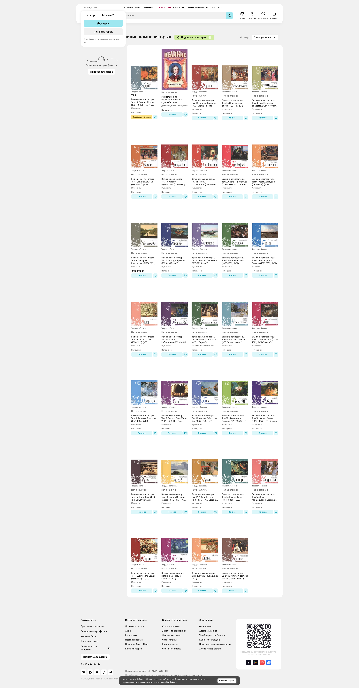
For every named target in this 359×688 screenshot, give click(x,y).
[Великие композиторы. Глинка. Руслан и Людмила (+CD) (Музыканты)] (205, 542)
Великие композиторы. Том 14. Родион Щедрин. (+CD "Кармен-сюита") (204, 103)
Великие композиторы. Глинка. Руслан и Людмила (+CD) (205, 576)
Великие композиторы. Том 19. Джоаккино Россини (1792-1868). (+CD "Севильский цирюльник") (235, 418)
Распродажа (131, 635)
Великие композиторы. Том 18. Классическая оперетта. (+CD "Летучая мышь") (264, 103)
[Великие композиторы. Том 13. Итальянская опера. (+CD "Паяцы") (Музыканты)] (235, 69)
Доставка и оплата (134, 626)
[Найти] (229, 15)
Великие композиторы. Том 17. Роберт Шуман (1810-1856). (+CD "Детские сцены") (205, 497)
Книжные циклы (170, 644)
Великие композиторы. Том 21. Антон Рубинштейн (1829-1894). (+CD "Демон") (173, 339)
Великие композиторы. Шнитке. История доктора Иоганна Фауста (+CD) (235, 576)
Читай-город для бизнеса (212, 635)
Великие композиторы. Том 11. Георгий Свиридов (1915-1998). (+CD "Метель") (204, 260)
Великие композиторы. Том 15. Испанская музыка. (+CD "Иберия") (205, 339)
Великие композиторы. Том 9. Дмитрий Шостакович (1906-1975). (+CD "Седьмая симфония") (143, 260)
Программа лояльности (92, 626)
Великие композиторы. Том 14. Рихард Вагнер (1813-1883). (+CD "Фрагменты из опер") (233, 497)
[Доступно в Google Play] (255, 662)
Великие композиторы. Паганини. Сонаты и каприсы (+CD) (172, 576)
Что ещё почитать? (171, 648)
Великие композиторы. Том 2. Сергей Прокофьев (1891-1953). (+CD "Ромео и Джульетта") (235, 182)
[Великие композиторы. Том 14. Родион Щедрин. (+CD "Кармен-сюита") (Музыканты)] (205, 69)
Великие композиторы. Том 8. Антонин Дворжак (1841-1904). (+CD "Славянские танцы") (143, 418)
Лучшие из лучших (171, 635)
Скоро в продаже (171, 626)
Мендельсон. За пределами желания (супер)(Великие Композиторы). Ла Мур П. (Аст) (174, 99)
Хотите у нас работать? (210, 648)
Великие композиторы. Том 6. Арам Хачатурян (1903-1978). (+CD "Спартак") (263, 182)
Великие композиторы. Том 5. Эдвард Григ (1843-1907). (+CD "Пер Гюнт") (174, 418)
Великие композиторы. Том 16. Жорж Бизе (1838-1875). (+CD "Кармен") (144, 497)
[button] (210, 37)
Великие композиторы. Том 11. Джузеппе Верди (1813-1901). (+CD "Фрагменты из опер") (143, 576)
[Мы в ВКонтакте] (83, 672)
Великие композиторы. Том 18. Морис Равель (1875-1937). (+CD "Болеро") (265, 418)
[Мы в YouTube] (97, 672)
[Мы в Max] (90, 672)
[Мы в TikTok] (104, 672)
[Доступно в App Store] (248, 662)
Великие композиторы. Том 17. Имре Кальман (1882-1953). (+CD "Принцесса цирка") (142, 182)
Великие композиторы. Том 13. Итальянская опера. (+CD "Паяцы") (233, 103)
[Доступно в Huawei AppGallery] (262, 662)
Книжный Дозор (89, 636)
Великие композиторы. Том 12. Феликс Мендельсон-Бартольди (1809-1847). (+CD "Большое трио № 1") (264, 497)
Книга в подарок (133, 648)
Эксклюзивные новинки (174, 630)
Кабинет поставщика (209, 639)
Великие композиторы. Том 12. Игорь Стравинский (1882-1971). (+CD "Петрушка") (204, 182)
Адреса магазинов (208, 630)
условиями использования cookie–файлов (157, 682)
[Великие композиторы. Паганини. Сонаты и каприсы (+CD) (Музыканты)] (174, 542)
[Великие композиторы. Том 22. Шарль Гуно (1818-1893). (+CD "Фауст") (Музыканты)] (265, 306)
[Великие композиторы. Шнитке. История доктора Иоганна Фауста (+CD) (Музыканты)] (235, 542)
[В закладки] (155, 117)
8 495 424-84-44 (91, 664)
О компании (205, 626)
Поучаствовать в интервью (89, 648)
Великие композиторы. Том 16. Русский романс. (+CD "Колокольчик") (234, 339)
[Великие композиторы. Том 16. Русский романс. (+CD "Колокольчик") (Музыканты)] (235, 306)
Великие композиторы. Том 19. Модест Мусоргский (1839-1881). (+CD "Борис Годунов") (173, 182)
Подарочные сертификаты (94, 631)
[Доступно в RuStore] (268, 662)
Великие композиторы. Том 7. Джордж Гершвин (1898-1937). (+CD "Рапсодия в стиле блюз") (174, 260)
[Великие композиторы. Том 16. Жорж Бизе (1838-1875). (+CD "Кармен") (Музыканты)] (144, 463)
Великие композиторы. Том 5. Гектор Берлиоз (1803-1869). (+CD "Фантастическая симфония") (233, 260)
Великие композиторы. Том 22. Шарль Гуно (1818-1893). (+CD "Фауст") (265, 339)
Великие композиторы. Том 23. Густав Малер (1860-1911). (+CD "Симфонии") (142, 339)
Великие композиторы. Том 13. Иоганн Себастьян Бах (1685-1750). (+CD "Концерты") (204, 418)
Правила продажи (134, 639)
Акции (128, 630)
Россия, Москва (90, 8)
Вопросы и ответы (90, 641)
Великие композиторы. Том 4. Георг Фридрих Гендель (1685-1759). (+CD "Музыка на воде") (264, 260)
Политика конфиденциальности (215, 644)
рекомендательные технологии (186, 675)
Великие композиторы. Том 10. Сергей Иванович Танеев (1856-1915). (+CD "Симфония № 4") (173, 497)
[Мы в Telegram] (110, 672)
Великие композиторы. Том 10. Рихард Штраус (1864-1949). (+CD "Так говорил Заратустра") (142, 102)
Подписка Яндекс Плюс (137, 644)
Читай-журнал (169, 639)
